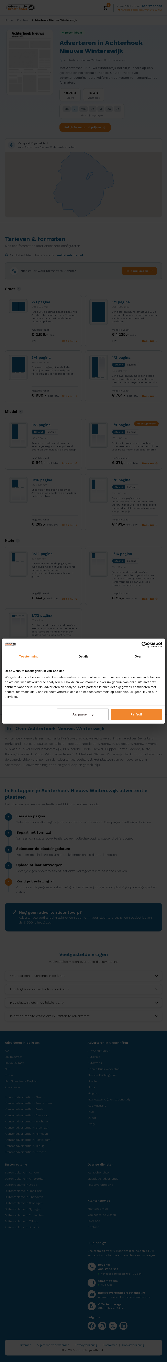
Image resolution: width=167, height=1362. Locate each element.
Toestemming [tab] (28, 656)
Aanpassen (81, 714)
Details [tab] (84, 656)
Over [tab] (138, 656)
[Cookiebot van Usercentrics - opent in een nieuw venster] (144, 644)
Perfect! (136, 714)
